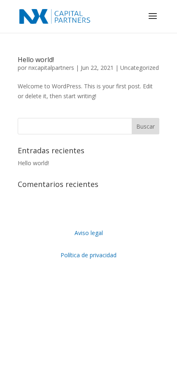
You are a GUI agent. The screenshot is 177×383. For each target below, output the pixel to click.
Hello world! (36, 59)
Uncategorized (139, 68)
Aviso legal (89, 233)
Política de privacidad (88, 255)
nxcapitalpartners (51, 68)
